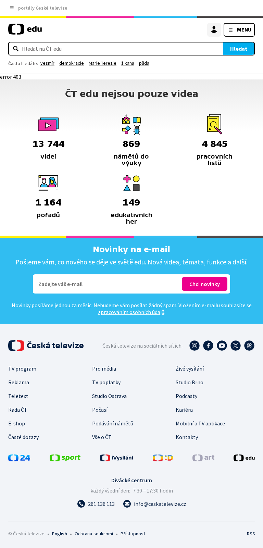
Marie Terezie (102, 63)
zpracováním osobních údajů (131, 312)
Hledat (238, 48)
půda (144, 63)
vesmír (47, 63)
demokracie (71, 63)
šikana (127, 63)
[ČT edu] (25, 32)
